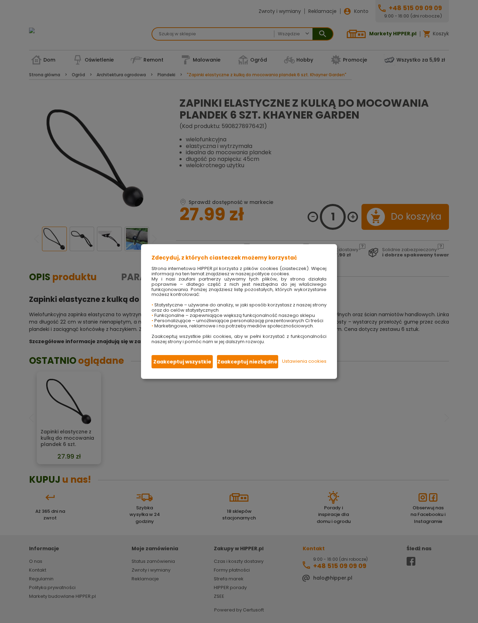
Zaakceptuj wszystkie (182, 361)
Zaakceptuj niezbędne (247, 361)
